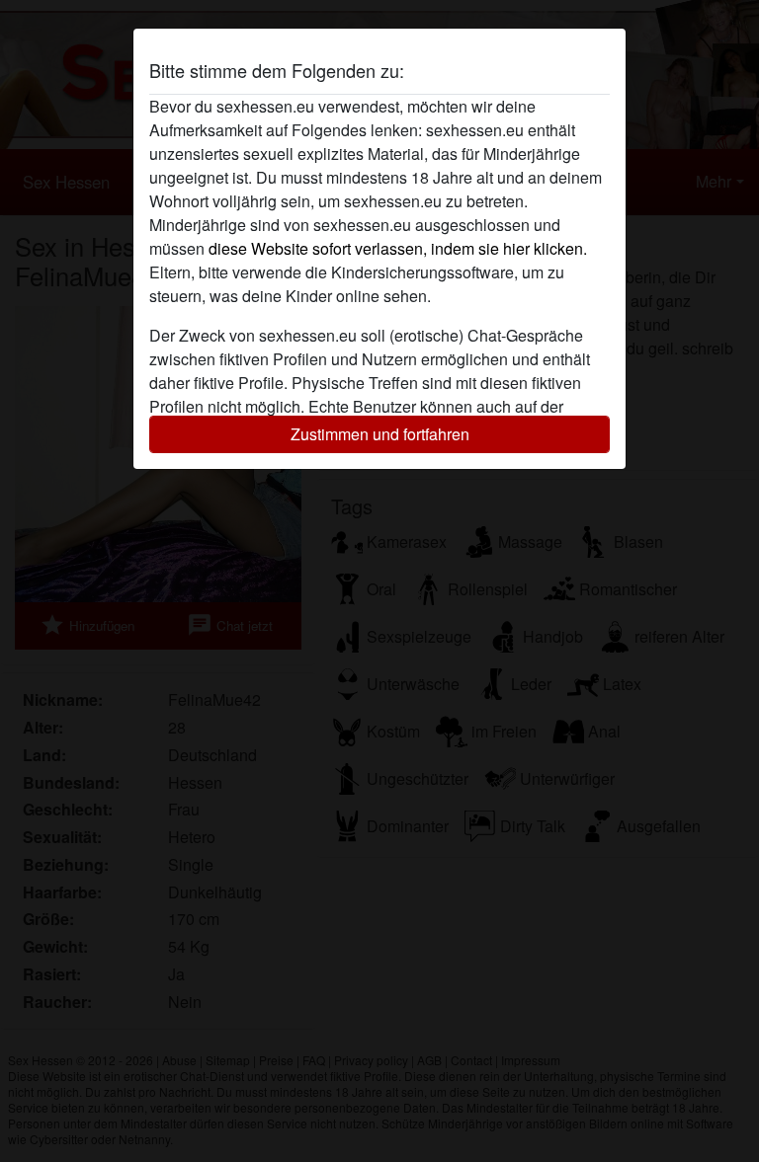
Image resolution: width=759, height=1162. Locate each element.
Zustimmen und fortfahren (380, 434)
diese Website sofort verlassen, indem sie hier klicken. (398, 248)
